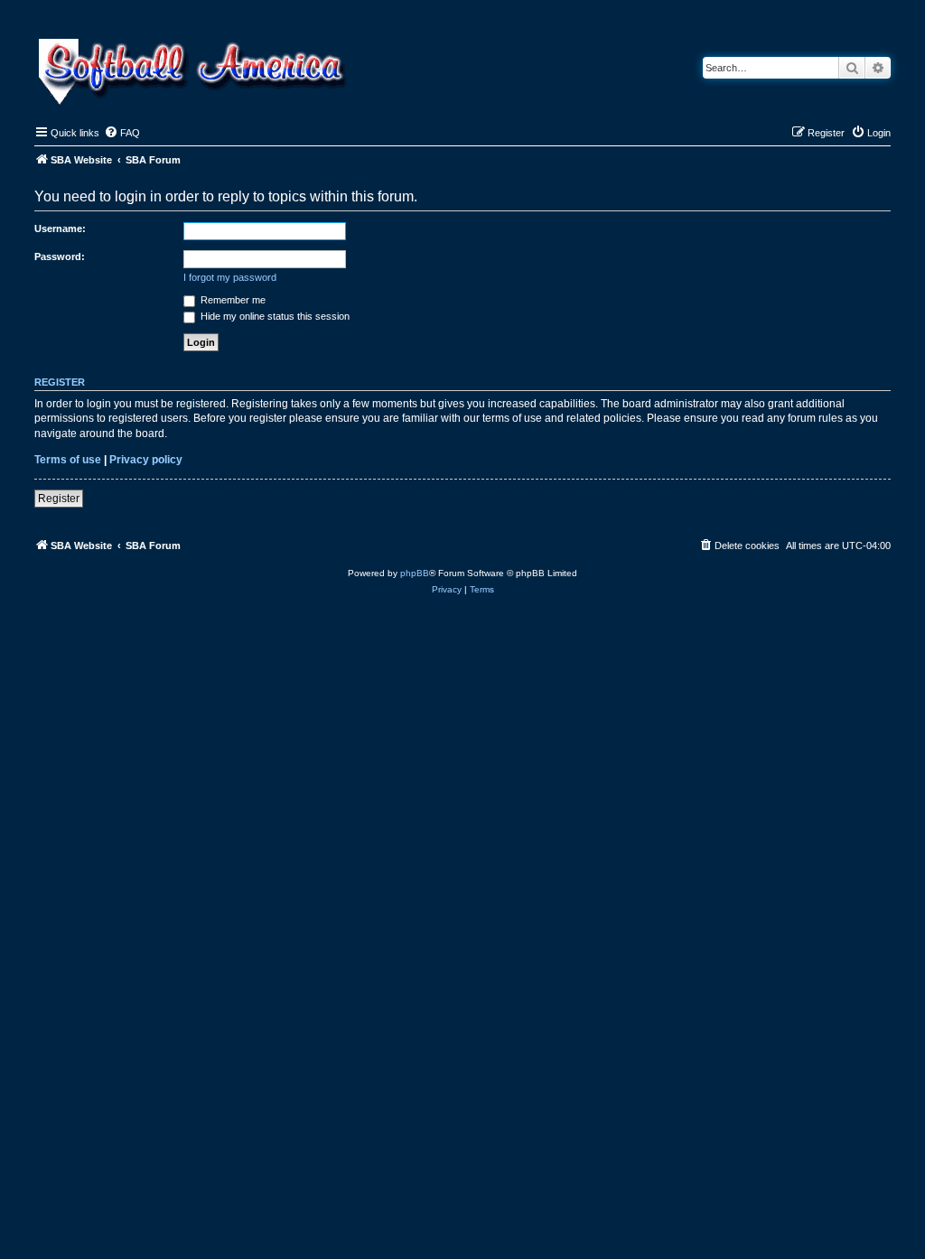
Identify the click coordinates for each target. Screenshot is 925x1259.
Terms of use (67, 459)
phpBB (414, 573)
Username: (60, 228)
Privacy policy (145, 459)
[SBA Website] (194, 69)
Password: (59, 256)
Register (58, 498)
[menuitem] (122, 133)
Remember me (232, 299)
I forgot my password (229, 277)
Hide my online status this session (274, 316)
